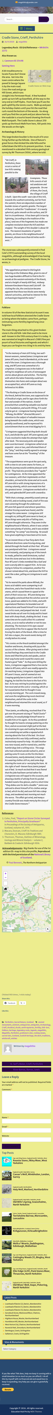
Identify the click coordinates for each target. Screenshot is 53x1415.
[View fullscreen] (5, 883)
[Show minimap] (48, 929)
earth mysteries (27, 1027)
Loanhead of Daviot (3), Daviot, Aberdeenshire (23, 1310)
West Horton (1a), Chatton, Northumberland (22, 1324)
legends (33, 1030)
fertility (38, 1027)
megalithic (42, 1030)
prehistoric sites (26, 1033)
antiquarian (25, 1025)
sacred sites (6, 1036)
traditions (46, 1036)
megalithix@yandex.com (28, 2)
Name (5, 1117)
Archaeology (45, 1025)
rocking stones (39, 1033)
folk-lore (45, 1027)
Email (5, 1127)
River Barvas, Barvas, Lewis (26, 1069)
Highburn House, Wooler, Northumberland (22, 1318)
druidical (11, 1027)
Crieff (4, 1027)
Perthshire (9, 1022)
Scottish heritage (26, 1036)
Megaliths (6, 1033)
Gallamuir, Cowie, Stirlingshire (17, 1334)
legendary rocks (23, 1030)
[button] (27, 901)
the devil (37, 1036)
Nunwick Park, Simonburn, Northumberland (22, 1328)
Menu (29, 28)
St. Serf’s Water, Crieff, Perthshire (26, 1064)
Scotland (30, 1022)
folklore (5, 1030)
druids (18, 1027)
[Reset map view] (5, 889)
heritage (12, 1030)
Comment (7, 1089)
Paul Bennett (15, 862)
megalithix (23, 42)
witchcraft (6, 1038)
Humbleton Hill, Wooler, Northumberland (21, 1321)
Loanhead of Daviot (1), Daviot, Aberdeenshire (23, 1307)
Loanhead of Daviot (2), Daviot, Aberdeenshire (23, 1304)
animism (15, 1025)
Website (5, 1136)
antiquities (35, 1025)
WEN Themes (36, 1411)
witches (14, 1038)
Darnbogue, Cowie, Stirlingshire (17, 1331)
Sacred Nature (20, 1022)
